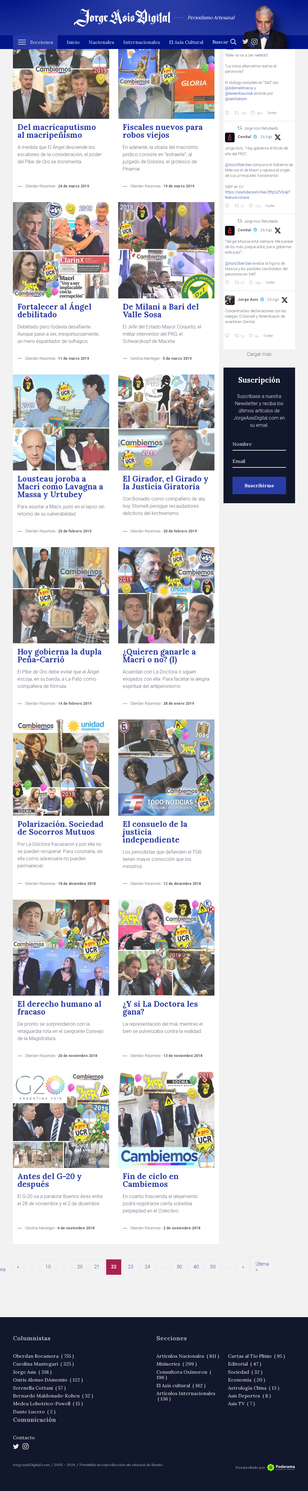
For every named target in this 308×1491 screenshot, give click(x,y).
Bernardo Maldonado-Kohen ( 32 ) (53, 1396)
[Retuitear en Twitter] (240, 128)
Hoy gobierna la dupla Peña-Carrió (59, 655)
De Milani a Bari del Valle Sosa (161, 310)
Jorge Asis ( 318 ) (32, 1372)
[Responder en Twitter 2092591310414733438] (228, 336)
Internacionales (141, 42)
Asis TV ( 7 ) (241, 1403)
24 (147, 1267)
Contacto (24, 1437)
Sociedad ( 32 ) (245, 1372)
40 (196, 1267)
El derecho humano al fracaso (59, 1008)
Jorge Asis (248, 299)
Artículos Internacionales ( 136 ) (185, 1396)
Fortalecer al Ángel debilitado (54, 310)
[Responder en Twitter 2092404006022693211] (228, 206)
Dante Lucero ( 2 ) (34, 1412)
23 (130, 1267)
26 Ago (266, 137)
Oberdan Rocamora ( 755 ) (43, 1356)
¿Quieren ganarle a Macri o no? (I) (159, 655)
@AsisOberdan (238, 164)
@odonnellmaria (239, 88)
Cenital (244, 136)
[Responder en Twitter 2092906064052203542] (228, 113)
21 (97, 1267)
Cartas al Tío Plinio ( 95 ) (256, 1356)
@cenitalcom (236, 99)
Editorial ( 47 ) (244, 1364)
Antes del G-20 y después (49, 1180)
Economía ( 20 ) (246, 1380)
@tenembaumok (239, 93)
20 (80, 1267)
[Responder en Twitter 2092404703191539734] (228, 282)
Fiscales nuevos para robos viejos (163, 131)
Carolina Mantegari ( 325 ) (43, 1364)
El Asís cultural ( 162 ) (180, 1385)
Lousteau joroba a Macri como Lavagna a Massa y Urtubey (60, 486)
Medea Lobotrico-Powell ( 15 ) (48, 1403)
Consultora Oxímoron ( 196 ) (183, 1374)
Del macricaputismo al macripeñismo (56, 131)
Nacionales (101, 42)
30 (179, 1267)
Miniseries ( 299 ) (176, 1364)
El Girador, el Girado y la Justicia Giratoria (165, 482)
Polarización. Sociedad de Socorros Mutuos (60, 828)
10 (48, 1267)
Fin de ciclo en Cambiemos (151, 1180)
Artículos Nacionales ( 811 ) (187, 1356)
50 (213, 1267)
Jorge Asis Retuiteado (261, 128)
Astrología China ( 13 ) (253, 1388)
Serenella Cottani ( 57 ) (39, 1388)
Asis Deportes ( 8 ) (249, 1396)
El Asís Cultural (186, 42)
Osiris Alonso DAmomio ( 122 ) (48, 1380)
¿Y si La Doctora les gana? (160, 1008)
